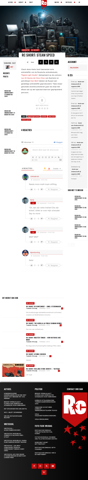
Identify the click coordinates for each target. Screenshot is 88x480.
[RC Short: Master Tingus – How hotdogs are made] (13, 339)
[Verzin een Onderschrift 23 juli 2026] (71, 207)
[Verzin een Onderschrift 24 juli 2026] (71, 198)
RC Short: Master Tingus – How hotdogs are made (43, 338)
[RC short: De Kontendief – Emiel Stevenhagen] (13, 308)
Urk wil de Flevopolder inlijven (13, 416)
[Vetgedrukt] (33, 157)
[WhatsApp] (56, 62)
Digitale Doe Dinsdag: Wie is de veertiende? (45, 453)
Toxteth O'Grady (31, 308)
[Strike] (42, 157)
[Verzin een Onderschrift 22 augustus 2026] (9, 84)
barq (32, 200)
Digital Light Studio (29, 75)
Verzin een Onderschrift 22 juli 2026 (80, 217)
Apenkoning (35, 252)
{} (33, 160)
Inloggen (59, 142)
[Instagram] (40, 466)
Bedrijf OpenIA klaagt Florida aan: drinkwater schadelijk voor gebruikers (14, 403)
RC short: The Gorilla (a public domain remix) (44, 323)
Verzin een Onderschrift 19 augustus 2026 (9, 151)
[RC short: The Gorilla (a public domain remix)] (13, 324)
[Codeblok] (55, 157)
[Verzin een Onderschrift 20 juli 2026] (71, 236)
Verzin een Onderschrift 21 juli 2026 (80, 226)
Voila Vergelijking (42, 419)
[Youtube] (52, 466)
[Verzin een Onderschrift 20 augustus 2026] (9, 123)
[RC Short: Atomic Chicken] (13, 355)
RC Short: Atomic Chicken (36, 354)
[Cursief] (36, 157)
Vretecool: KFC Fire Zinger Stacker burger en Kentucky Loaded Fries (15, 456)
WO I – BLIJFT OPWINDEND (13, 412)
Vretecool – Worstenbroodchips (12, 429)
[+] (36, 160)
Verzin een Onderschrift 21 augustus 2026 (9, 112)
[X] (46, 62)
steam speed (26, 119)
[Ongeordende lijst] (49, 157)
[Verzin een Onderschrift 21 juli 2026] (71, 227)
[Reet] (8, 67)
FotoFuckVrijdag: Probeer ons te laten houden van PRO (46, 438)
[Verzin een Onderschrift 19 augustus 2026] (9, 143)
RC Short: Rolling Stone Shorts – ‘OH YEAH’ (43, 369)
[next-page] (73, 244)
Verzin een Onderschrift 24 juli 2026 (80, 198)
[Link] (58, 157)
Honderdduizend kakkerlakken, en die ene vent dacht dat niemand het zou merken (15, 396)
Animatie (25, 50)
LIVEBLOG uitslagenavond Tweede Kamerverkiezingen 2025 (45, 402)
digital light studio (33, 116)
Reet (11, 67)
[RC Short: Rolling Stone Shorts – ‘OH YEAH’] (13, 370)
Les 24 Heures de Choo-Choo (33, 78)
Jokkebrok (34, 176)
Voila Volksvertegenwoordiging (45, 414)
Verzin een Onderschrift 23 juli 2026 (80, 207)
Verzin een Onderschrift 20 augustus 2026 (8, 132)
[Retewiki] (44, 472)
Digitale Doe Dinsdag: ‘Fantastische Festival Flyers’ (43, 431)
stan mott (52, 116)
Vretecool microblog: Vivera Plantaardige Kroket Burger (15, 441)
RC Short (35, 50)
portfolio (44, 116)
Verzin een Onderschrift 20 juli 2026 (80, 236)
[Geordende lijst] (45, 157)
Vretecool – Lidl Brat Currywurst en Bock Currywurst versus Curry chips (14, 448)
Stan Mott (34, 81)
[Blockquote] (52, 157)
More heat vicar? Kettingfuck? (41, 443)
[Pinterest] (51, 62)
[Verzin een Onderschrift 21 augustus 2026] (9, 104)
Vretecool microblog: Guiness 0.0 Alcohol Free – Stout (14, 435)
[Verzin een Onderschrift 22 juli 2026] (71, 217)
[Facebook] (40, 62)
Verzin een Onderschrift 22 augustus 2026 (8, 93)
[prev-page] (69, 244)
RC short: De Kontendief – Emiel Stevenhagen (43, 306)
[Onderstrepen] (39, 157)
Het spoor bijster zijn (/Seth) (15, 409)
